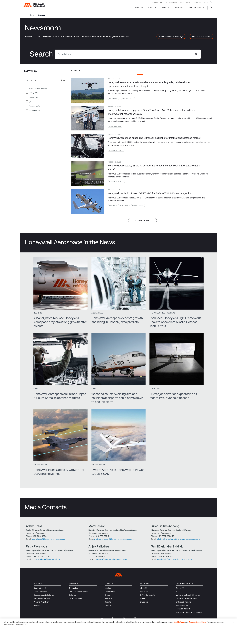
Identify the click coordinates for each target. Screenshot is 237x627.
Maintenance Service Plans (186, 598)
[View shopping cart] (211, 2)
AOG (188, 2)
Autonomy (113, 98)
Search (210, 8)
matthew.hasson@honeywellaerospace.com (114, 539)
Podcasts (108, 598)
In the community (147, 595)
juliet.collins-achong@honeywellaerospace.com (178, 539)
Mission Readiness (116, 150)
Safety (112, 206)
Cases (205, 2)
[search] (196, 54)
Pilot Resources (182, 605)
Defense (72, 595)
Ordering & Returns (183, 602)
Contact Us (180, 588)
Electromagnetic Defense (44, 595)
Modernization (115, 126)
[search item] (87, 90)
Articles (108, 588)
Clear (63, 80)
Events (107, 595)
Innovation (73, 588)
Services (37, 605)
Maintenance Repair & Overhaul (188, 595)
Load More (142, 220)
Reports (108, 602)
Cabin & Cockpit (40, 588)
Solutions (152, 7)
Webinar (108, 605)
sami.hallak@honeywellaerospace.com (174, 559)
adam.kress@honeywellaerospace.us (48, 539)
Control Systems (40, 592)
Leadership (144, 592)
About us (143, 588)
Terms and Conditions (197, 622)
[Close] (233, 622)
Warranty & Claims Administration (189, 612)
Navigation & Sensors (42, 598)
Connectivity (127, 98)
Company (178, 7)
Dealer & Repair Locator (174, 2)
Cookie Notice (179, 622)
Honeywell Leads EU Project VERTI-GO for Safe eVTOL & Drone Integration (149, 193)
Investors (144, 602)
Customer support (196, 7)
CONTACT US (157, 2)
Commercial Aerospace (78, 592)
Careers (143, 598)
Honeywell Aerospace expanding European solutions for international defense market (154, 138)
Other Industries (75, 598)
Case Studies (110, 592)
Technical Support (183, 609)
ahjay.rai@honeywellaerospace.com (112, 559)
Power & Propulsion (41, 602)
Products (139, 7)
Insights (165, 7)
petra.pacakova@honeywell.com (46, 559)
